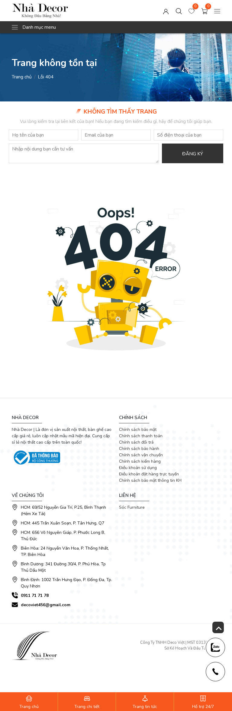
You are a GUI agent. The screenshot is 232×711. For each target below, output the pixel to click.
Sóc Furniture (132, 507)
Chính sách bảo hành (139, 448)
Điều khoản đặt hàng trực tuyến (149, 474)
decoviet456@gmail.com (45, 605)
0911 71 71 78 (35, 595)
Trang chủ (22, 77)
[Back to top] (218, 627)
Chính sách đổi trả (136, 442)
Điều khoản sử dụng (138, 468)
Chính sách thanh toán (141, 436)
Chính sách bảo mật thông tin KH (150, 480)
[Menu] (217, 10)
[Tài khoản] (166, 10)
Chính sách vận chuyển (141, 455)
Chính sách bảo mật (137, 429)
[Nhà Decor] (53, 10)
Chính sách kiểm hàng (140, 461)
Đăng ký (192, 153)
